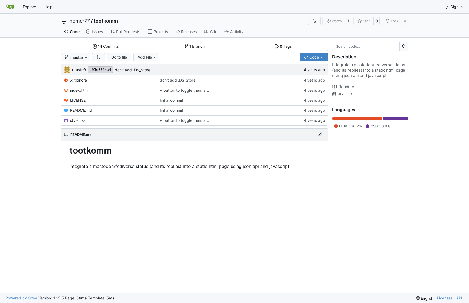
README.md (81, 110)
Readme (346, 86)
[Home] (10, 7)
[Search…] (403, 46)
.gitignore (78, 80)
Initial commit (171, 100)
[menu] (424, 298)
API (459, 298)
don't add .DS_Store (132, 70)
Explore (29, 6)
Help (49, 6)
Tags (286, 46)
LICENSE (78, 100)
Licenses (444, 298)
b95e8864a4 (100, 70)
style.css (77, 120)
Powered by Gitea (21, 298)
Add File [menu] (145, 57)
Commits (108, 46)
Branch (197, 46)
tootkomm (106, 21)
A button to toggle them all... (185, 90)
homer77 (79, 21)
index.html (79, 90)
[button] (98, 57)
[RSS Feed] (314, 21)
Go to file (119, 57)
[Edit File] (320, 134)
